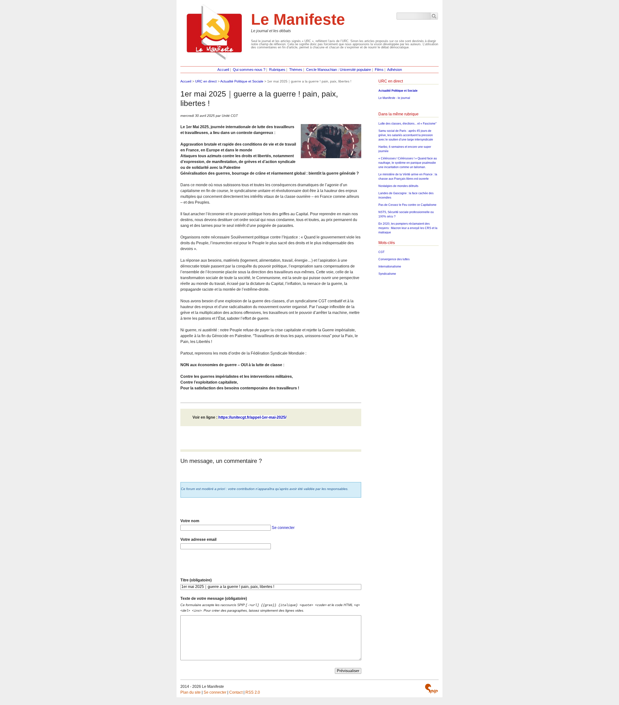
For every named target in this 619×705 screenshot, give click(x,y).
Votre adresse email (198, 539)
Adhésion (394, 70)
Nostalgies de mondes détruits (398, 186)
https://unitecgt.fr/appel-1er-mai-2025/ (252, 417)
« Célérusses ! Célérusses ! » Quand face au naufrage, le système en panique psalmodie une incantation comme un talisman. (407, 163)
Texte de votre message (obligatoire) (213, 598)
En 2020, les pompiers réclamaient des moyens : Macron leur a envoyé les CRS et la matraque (407, 228)
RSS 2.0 (252, 692)
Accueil (223, 70)
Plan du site (190, 692)
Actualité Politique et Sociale (241, 81)
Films (379, 70)
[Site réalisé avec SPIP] (431, 688)
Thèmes (295, 70)
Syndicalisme (387, 273)
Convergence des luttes (394, 259)
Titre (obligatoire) (196, 580)
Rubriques (277, 70)
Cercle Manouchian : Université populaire (338, 70)
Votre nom (189, 521)
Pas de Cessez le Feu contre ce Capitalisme (407, 205)
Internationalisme (389, 266)
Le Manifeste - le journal (394, 98)
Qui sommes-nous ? (249, 70)
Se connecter (283, 528)
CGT (381, 252)
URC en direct (206, 81)
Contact (236, 692)
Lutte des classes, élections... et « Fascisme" (407, 123)
